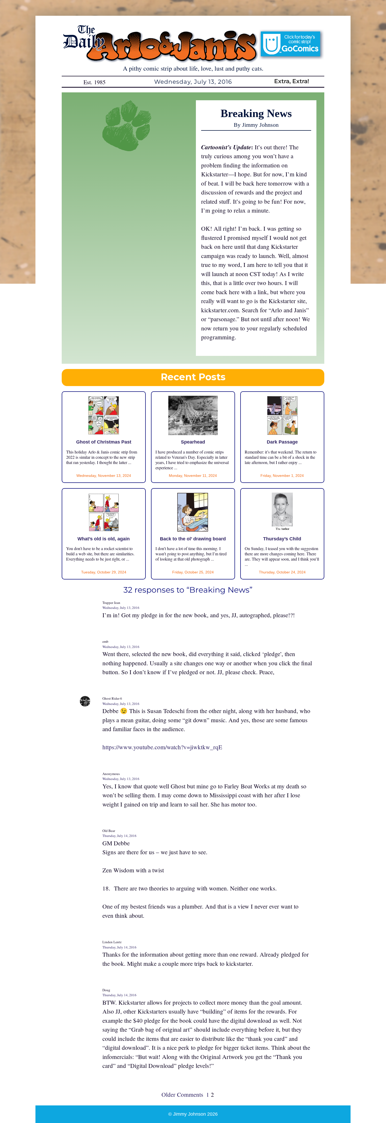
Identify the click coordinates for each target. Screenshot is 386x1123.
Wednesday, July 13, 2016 (120, 607)
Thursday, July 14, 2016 (119, 835)
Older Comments (182, 1094)
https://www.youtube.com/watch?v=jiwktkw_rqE (162, 747)
